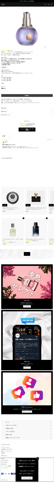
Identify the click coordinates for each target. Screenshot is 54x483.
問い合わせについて (5, 114)
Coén (3, 4)
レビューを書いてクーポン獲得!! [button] (27, 129)
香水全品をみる (27, 306)
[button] (4, 50)
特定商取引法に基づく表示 (6, 449)
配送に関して (4, 111)
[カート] (48, 4)
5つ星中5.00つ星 (31, 124)
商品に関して (4, 108)
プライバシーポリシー (5, 447)
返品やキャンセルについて (6, 451)
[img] (5, 140)
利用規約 (3, 453)
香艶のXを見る (27, 367)
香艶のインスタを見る (27, 411)
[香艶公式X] (27, 335)
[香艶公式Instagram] (27, 389)
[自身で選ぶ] (27, 282)
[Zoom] (45, 47)
